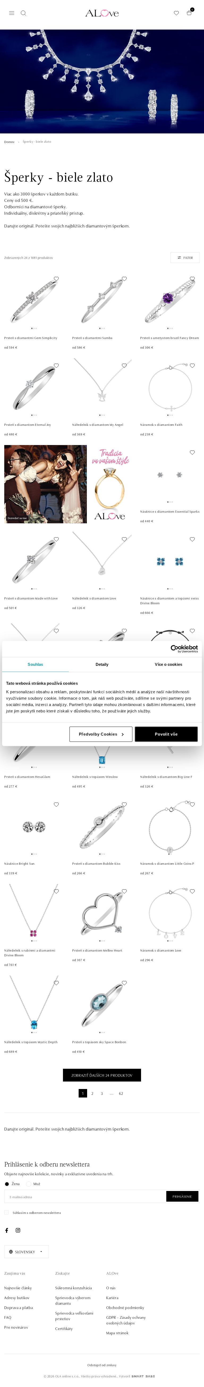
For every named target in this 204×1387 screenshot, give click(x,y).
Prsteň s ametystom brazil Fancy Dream (169, 337)
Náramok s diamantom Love (160, 950)
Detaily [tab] (102, 664)
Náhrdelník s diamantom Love (94, 598)
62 (121, 1093)
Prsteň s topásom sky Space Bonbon (99, 1041)
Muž (36, 1183)
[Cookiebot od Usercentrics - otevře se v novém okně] (174, 649)
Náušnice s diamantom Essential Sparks (170, 511)
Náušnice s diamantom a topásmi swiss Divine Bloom (169, 600)
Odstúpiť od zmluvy (101, 1364)
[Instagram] (17, 1230)
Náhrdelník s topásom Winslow (95, 776)
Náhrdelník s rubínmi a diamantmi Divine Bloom (30, 952)
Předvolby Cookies (98, 734)
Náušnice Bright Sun (19, 863)
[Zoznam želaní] (176, 12)
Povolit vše (166, 734)
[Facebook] (6, 1230)
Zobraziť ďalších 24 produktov (102, 1075)
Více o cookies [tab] (168, 664)
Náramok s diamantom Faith (161, 424)
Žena (16, 1183)
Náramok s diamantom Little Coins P (167, 863)
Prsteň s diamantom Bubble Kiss (96, 863)
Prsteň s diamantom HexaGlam (27, 776)
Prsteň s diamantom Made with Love (31, 598)
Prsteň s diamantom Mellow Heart (97, 950)
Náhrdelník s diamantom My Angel (97, 424)
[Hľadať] (23, 13)
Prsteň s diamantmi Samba (92, 337)
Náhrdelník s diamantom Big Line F (166, 776)
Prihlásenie (182, 1196)
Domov (9, 141)
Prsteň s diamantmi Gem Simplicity (30, 337)
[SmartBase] (143, 1376)
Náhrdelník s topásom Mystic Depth (30, 1041)
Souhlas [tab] (35, 664)
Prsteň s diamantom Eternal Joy (27, 424)
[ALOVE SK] (68, 484)
